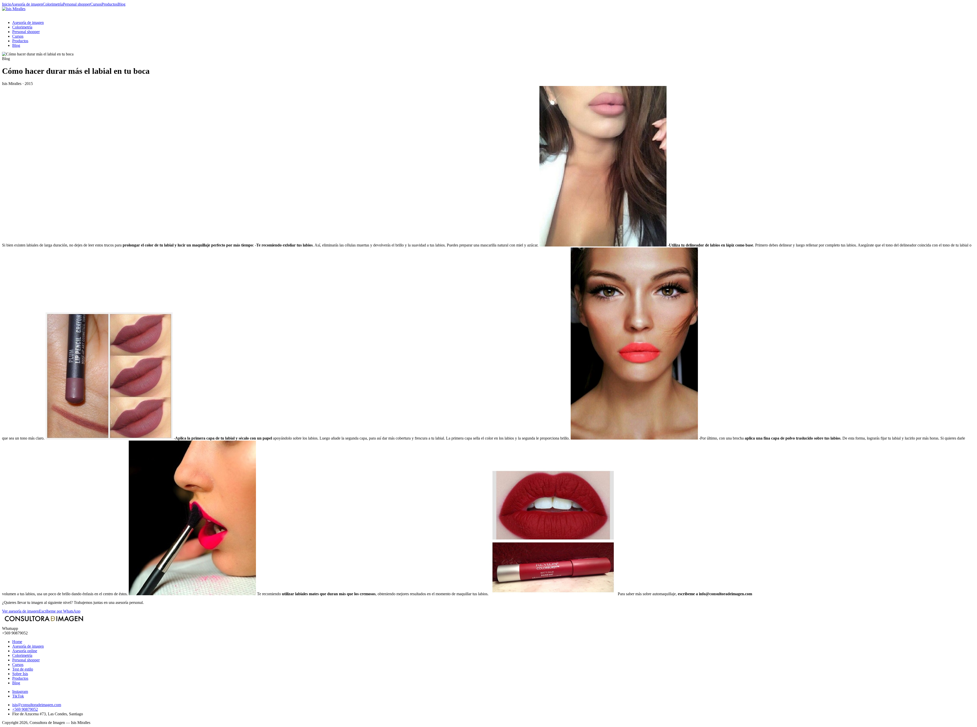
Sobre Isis (20, 674)
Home (17, 641)
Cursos (96, 4)
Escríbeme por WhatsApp (59, 611)
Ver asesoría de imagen (20, 611)
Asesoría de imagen (27, 4)
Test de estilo (22, 669)
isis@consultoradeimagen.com (36, 705)
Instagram (20, 691)
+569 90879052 (25, 709)
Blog (121, 4)
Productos (110, 4)
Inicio (6, 4)
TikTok (18, 696)
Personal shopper (76, 4)
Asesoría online (24, 651)
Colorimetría (53, 4)
